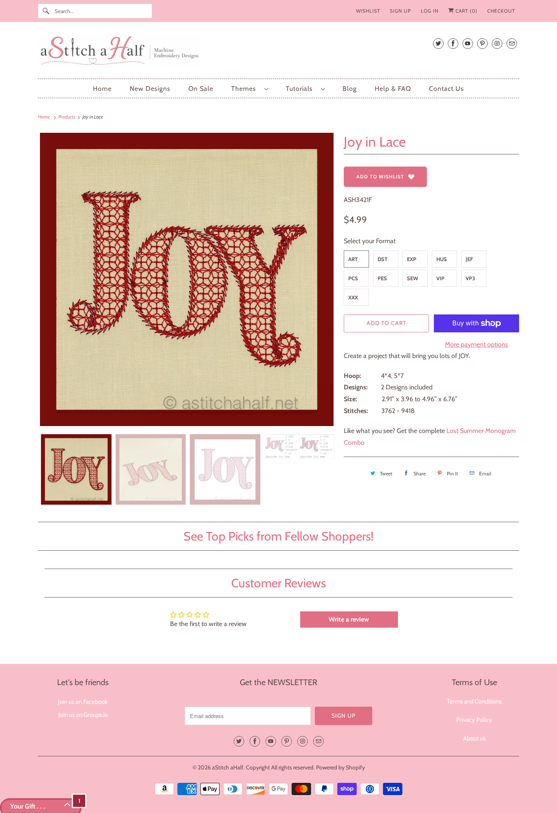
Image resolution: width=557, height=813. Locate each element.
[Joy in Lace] (187, 279)
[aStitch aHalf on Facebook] (453, 43)
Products (67, 117)
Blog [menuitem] (350, 88)
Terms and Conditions (474, 701)
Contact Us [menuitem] (446, 88)
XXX (353, 297)
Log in (429, 11)
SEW (412, 278)
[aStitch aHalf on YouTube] (467, 43)
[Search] (46, 11)
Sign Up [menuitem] (400, 11)
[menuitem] (249, 88)
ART (353, 259)
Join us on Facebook (83, 701)
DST (382, 259)
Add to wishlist (380, 177)
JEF (469, 259)
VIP (440, 278)
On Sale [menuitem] (200, 88)
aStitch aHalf (227, 767)
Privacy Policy (474, 719)
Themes (245, 88)
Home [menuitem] (102, 88)
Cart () (465, 11)
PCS (353, 278)
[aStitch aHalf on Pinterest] (482, 43)
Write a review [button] (349, 619)
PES (382, 278)
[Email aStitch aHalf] (511, 43)
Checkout (501, 11)
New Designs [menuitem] (150, 88)
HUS (441, 259)
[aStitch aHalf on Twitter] (438, 43)
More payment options (476, 344)
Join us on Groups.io (83, 715)
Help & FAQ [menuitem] (393, 88)
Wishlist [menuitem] (368, 11)
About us (474, 738)
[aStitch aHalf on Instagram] (497, 43)
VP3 (470, 278)
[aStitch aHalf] (278, 52)
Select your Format (370, 241)
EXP (411, 259)
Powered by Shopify (340, 767)
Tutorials (301, 88)
